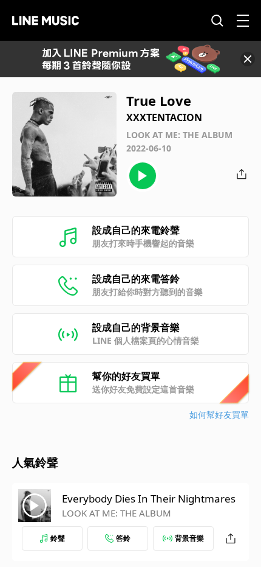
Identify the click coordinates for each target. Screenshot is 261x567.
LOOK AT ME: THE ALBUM (116, 513)
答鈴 (123, 538)
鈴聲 (57, 538)
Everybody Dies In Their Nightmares (149, 499)
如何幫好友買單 (219, 414)
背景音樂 (189, 538)
